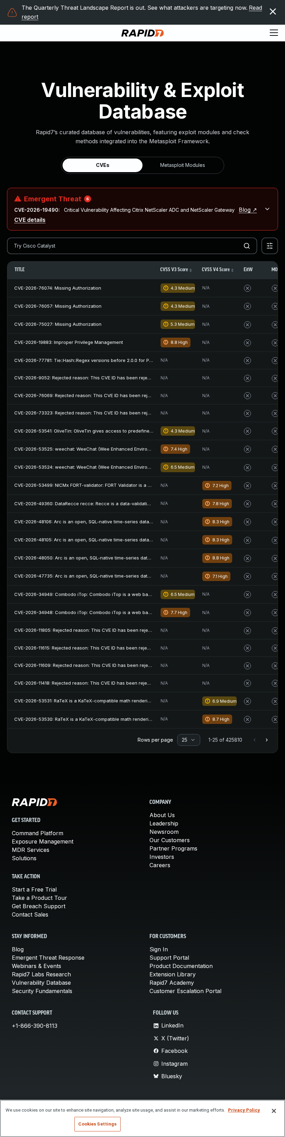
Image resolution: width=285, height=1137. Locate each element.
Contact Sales (30, 914)
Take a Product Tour (39, 897)
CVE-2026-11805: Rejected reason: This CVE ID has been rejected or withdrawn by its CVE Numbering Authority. (136, 630)
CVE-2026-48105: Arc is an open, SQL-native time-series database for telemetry (101, 539)
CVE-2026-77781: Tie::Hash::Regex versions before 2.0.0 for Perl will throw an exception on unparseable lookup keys (142, 360)
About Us (162, 815)
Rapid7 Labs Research (41, 974)
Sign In (158, 949)
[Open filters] (269, 245)
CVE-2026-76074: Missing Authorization (57, 288)
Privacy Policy (244, 1110)
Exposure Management (42, 841)
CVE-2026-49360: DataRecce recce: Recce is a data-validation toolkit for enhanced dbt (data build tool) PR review (139, 503)
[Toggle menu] (274, 33)
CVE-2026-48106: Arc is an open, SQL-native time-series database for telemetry (101, 521)
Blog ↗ (248, 209)
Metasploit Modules (182, 165)
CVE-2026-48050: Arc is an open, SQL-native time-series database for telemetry (102, 558)
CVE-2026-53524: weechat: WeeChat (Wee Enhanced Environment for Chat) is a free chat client (120, 467)
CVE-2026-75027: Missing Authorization (57, 324)
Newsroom (164, 831)
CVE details (30, 219)
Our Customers (169, 840)
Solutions (24, 858)
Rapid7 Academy (171, 982)
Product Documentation (181, 965)
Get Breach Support (38, 906)
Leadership (163, 823)
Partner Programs (173, 848)
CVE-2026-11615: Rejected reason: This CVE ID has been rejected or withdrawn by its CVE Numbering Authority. (135, 648)
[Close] (274, 1111)
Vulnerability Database (41, 982)
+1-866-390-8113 (34, 1025)
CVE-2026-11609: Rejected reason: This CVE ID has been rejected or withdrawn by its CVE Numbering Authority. (136, 665)
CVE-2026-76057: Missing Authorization (57, 306)
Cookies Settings (97, 1124)
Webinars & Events (36, 965)
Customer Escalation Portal (185, 990)
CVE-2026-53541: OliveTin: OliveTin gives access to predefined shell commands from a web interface (125, 431)
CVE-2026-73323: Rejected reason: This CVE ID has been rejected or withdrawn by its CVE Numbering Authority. (137, 413)
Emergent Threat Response (48, 957)
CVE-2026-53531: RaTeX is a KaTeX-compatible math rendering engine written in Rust (108, 700)
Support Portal (169, 957)
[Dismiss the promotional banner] (273, 11)
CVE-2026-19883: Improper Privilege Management (68, 342)
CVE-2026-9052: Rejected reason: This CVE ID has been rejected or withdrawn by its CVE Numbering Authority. (135, 377)
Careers (159, 865)
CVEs (102, 165)
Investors (161, 856)
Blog (18, 949)
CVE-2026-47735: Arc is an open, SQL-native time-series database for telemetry (102, 576)
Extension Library (172, 974)
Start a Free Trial (34, 889)
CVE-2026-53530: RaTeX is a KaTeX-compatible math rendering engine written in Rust (108, 719)
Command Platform (37, 833)
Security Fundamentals (42, 990)
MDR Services (30, 849)
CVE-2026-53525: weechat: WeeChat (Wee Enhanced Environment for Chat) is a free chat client (120, 449)
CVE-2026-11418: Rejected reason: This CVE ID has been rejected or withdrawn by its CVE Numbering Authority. (135, 683)
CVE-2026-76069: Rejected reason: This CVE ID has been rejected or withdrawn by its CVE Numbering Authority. (137, 395)
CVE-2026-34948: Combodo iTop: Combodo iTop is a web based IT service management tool (116, 612)
